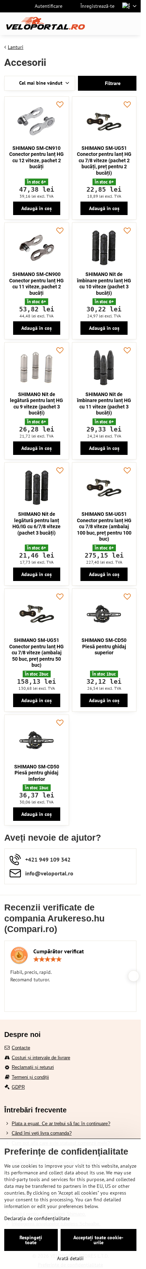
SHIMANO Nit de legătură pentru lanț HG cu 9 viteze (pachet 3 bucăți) (36, 403)
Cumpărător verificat (58, 951)
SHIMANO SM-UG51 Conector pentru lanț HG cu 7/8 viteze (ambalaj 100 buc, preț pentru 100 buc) (104, 526)
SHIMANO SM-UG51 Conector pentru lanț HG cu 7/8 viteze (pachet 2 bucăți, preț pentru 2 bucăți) (104, 160)
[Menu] (132, 24)
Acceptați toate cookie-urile (98, 1240)
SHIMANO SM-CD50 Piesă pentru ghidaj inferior (36, 773)
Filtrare (111, 83)
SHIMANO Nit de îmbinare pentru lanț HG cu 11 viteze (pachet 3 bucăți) (104, 403)
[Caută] (98, 24)
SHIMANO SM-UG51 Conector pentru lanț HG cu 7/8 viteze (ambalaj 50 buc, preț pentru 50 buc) (36, 652)
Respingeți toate (30, 1240)
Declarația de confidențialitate (37, 1218)
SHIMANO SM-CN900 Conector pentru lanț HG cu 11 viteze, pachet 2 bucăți (36, 283)
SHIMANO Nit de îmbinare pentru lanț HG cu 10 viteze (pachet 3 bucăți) (104, 283)
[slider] (47, 959)
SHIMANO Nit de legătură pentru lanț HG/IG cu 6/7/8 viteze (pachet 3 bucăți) (36, 523)
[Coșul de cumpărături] (115, 24)
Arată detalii (70, 1258)
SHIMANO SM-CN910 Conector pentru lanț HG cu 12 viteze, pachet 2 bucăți (36, 157)
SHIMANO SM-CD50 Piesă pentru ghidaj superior (104, 646)
